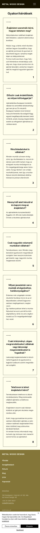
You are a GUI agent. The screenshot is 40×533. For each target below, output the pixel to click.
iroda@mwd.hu (8, 503)
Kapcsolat (6, 482)
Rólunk (5, 469)
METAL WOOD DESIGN (13, 4)
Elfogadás (29, 526)
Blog (4, 473)
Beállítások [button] (20, 530)
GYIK (4, 477)
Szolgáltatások (8, 465)
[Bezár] (37, 514)
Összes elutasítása (11, 526)
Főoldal (5, 460)
